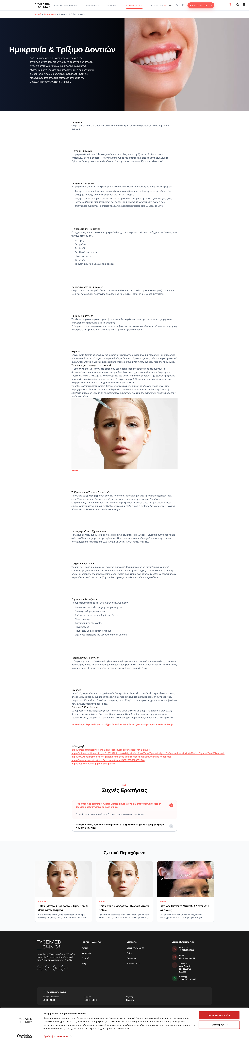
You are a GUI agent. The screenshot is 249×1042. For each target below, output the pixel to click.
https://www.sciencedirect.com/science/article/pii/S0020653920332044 (108, 760)
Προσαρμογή (217, 1024)
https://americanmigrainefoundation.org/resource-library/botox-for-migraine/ (110, 750)
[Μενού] (244, 4)
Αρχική (38, 14)
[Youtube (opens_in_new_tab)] (40, 968)
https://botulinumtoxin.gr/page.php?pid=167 (94, 763)
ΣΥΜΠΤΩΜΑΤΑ (133, 5)
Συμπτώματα (50, 14)
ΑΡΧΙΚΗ (74, 5)
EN (170, 5)
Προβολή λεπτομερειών (56, 1036)
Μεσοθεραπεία (133, 963)
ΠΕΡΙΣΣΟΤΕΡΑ (156, 5)
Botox (129, 953)
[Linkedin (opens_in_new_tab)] (56, 968)
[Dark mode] (176, 5)
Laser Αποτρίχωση (135, 948)
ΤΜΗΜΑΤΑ (111, 5)
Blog (84, 963)
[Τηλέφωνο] (231, 4)
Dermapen (131, 958)
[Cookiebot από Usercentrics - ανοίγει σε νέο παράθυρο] (24, 1036)
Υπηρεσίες (86, 953)
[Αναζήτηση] (183, 5)
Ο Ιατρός (86, 958)
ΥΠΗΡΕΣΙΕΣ (91, 5)
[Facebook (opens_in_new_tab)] (48, 968)
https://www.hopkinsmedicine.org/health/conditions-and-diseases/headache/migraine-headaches (121, 756)
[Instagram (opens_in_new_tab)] (64, 968)
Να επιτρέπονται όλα (219, 1015)
